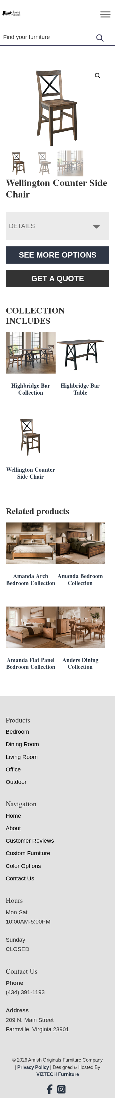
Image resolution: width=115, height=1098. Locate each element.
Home (13, 816)
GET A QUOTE (57, 278)
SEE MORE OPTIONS (57, 255)
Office (13, 769)
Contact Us (20, 878)
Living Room (22, 757)
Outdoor (16, 782)
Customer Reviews (30, 841)
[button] (97, 75)
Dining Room (22, 744)
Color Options (23, 866)
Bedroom (17, 732)
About (13, 828)
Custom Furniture (28, 853)
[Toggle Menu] (105, 14)
